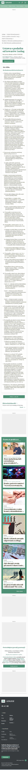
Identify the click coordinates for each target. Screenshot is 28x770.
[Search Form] (19, 2)
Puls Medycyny (4, 739)
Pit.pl (10, 731)
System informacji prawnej (13, 34)
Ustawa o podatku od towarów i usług (10, 36)
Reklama (11, 715)
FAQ (2, 715)
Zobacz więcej (20, 591)
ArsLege (2, 731)
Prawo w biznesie (4, 6)
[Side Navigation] (25, 2)
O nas (2, 718)
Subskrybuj (5, 757)
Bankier (2, 736)
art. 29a (20, 306)
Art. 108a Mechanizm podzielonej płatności (11, 43)
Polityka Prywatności (15, 764)
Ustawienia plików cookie (6, 765)
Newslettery (3, 720)
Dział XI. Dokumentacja (7, 38)
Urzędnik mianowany (12, 738)
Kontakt (2, 723)
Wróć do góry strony (20, 760)
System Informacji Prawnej (11, 719)
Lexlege (3, 34)
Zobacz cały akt (14, 396)
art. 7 (19, 133)
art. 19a (21, 110)
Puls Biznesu (3, 734)
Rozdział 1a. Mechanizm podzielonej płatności (12, 40)
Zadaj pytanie (14, 666)
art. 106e (18, 101)
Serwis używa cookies (6, 764)
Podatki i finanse (12, 6)
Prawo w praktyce (20, 6)
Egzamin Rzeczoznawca (12, 734)
